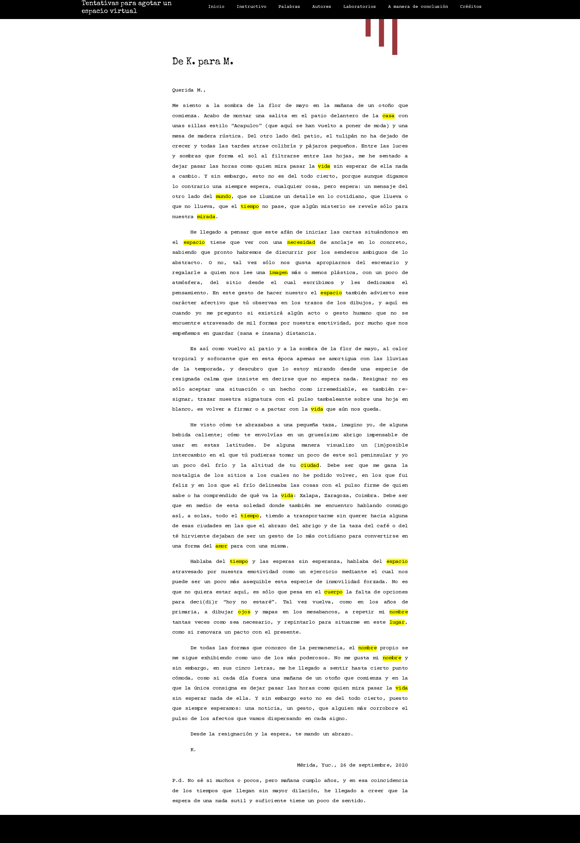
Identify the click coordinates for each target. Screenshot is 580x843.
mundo (223, 197)
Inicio (216, 6)
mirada (206, 217)
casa (388, 116)
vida (324, 166)
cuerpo (333, 592)
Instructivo (251, 6)
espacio (194, 243)
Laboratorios (359, 6)
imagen (278, 273)
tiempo (249, 207)
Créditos (471, 6)
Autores (321, 6)
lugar (397, 622)
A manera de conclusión (418, 6)
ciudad (310, 466)
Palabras (289, 6)
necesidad (301, 243)
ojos (244, 612)
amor (221, 546)
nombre (398, 612)
